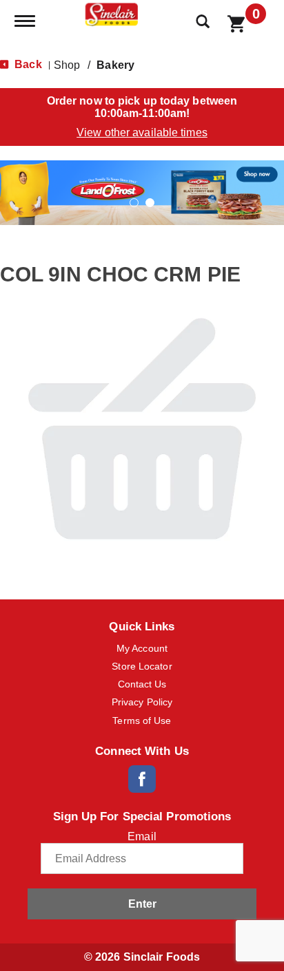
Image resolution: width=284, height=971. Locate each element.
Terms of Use (141, 720)
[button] (142, 192)
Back (27, 64)
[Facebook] (142, 779)
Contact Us (142, 684)
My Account (142, 648)
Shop (67, 65)
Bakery (115, 65)
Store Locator (142, 666)
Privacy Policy (142, 701)
